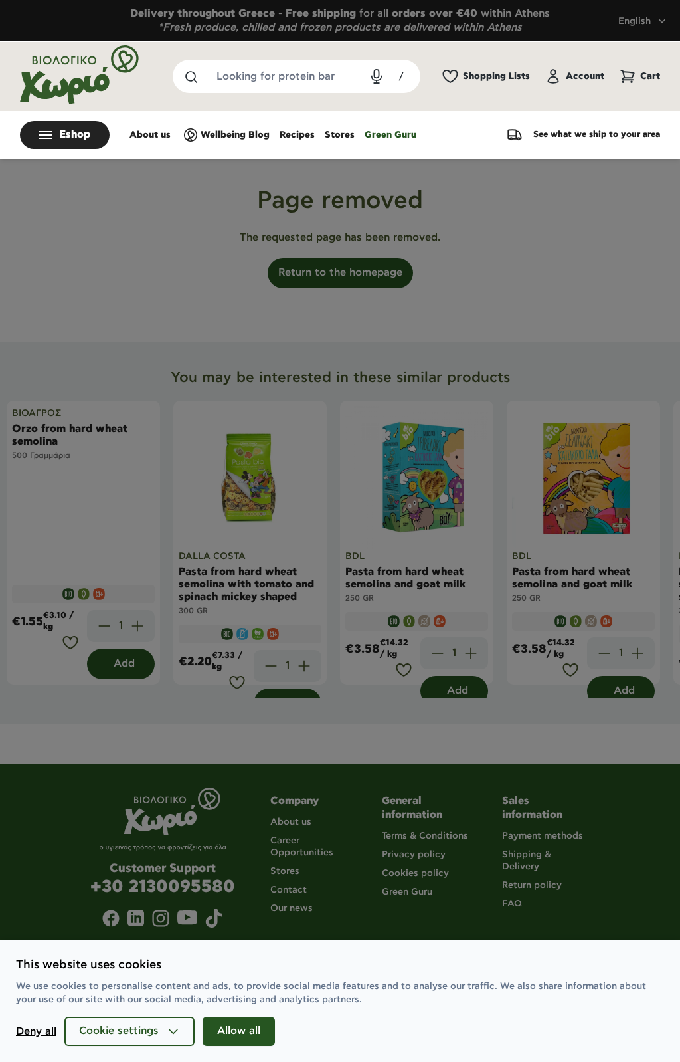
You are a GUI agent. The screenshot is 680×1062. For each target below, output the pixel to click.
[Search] (191, 76)
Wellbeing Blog (235, 135)
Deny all (36, 1032)
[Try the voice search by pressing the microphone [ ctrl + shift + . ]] (376, 76)
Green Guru (390, 135)
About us (150, 135)
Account (585, 76)
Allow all (238, 1031)
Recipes (297, 135)
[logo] (79, 74)
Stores (340, 135)
